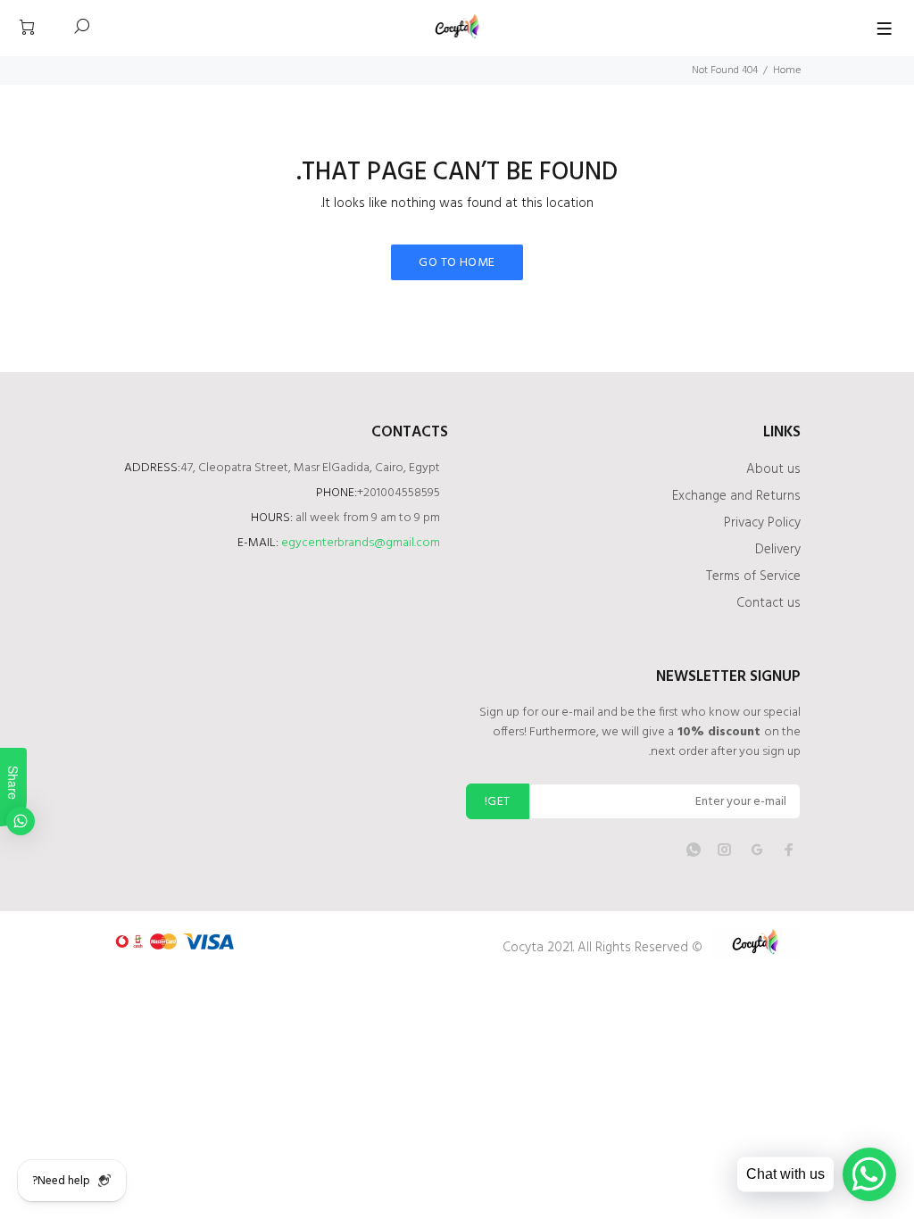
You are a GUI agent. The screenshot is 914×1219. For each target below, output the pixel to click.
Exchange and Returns (736, 496)
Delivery (778, 549)
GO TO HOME (456, 263)
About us (773, 469)
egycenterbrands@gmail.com (360, 543)
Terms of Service (753, 576)
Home (787, 70)
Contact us (768, 603)
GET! (498, 802)
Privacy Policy (762, 523)
